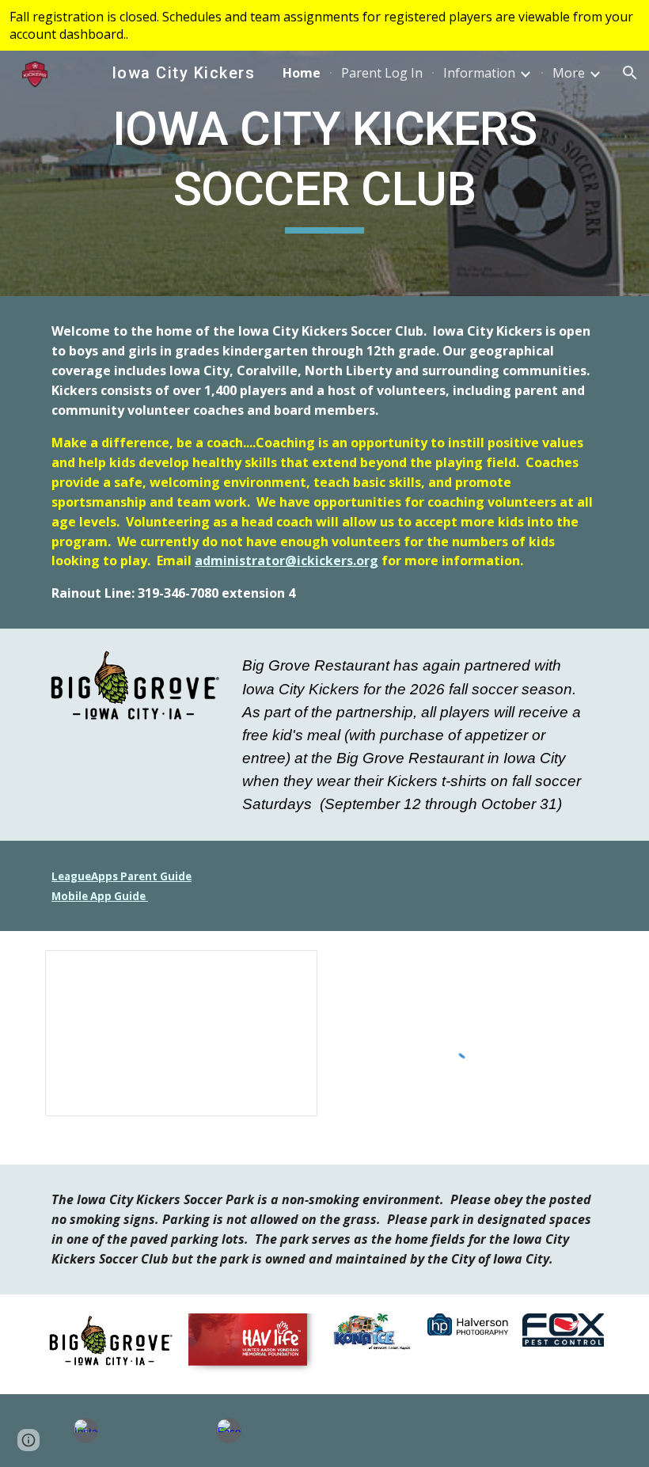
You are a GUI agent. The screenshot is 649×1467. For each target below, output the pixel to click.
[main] (324, 173)
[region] (324, 25)
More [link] (568, 73)
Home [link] (302, 73)
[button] (630, 73)
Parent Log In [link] (382, 73)
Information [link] (479, 73)
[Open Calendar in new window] (287, 970)
